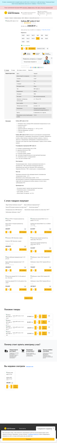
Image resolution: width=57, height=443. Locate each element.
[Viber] (40, 67)
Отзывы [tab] (13, 70)
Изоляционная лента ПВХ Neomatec (14, 209)
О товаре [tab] (6, 70)
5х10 (46, 38)
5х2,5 (33, 38)
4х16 (46, 35)
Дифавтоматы (31, 7)
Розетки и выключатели (46, 7)
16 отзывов (33, 23)
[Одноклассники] (32, 67)
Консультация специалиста (30, 61)
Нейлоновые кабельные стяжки (13, 212)
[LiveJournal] (38, 67)
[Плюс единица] (27, 48)
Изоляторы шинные (33, 207)
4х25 (23, 38)
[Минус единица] (22, 48)
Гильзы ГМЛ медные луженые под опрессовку (16, 207)
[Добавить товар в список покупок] (47, 48)
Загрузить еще (28, 298)
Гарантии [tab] (30, 70)
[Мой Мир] (33, 67)
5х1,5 (28, 38)
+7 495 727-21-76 (49, 14)
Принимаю (28, 439)
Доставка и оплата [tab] (21, 70)
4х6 (42, 35)
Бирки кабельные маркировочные (31, 204)
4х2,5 (33, 35)
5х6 (42, 38)
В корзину (33, 48)
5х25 (28, 41)
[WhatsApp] (41, 67)
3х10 (23, 35)
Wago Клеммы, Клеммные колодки (13, 204)
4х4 (38, 35)
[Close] (53, 428)
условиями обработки (33, 434)
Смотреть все (29, 366)
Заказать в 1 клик (40, 48)
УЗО (36, 7)
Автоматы (24, 7)
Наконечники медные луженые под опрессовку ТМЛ (36, 209)
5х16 (23, 41)
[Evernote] (36, 67)
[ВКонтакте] (30, 67)
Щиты (39, 7)
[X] (35, 67)
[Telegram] (43, 67)
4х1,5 (28, 35)
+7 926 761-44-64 (42, 14)
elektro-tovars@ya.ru (43, 11)
